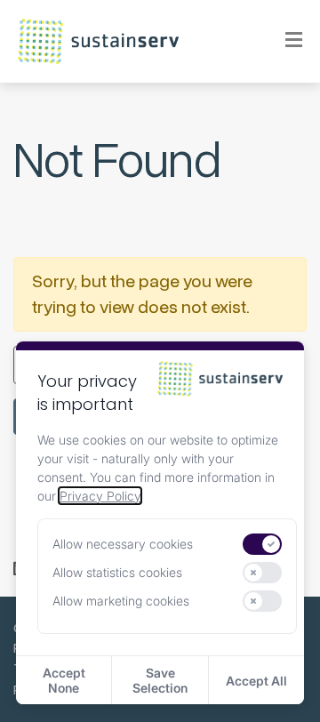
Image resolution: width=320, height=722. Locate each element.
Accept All (256, 680)
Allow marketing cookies (120, 600)
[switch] (262, 544)
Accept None (64, 680)
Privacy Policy (100, 495)
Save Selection (160, 680)
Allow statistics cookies (117, 572)
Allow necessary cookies (122, 543)
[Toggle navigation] (282, 41)
